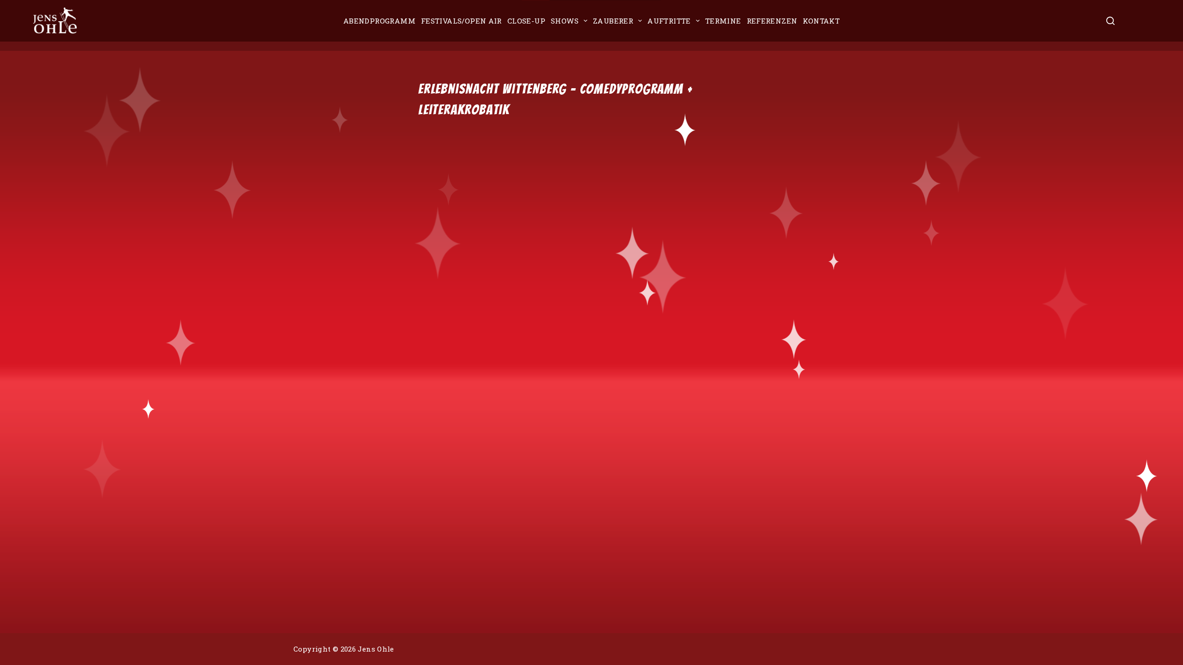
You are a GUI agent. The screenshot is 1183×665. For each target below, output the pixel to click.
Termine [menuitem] (723, 20)
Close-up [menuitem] (526, 20)
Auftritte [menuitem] (669, 20)
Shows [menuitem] (565, 20)
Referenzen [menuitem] (772, 20)
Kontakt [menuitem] (821, 20)
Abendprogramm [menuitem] (379, 20)
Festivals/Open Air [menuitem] (461, 20)
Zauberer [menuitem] (613, 20)
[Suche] (1110, 21)
